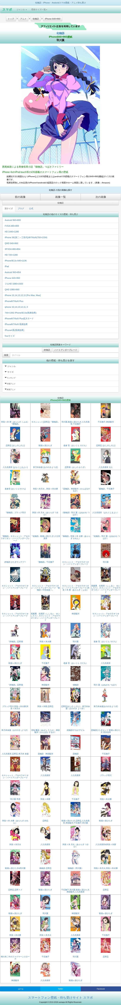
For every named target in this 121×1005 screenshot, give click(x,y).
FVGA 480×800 (12, 226)
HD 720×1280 (11, 255)
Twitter (60, 989)
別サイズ (9, 208)
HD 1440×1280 (12, 231)
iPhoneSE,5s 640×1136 (16, 260)
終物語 (47, 350)
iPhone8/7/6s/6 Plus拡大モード (19, 318)
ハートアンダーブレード (65, 350)
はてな (20, 989)
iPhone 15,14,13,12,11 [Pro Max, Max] (23, 295)
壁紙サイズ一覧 (38, 9)
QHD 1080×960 (12, 289)
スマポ (7, 9)
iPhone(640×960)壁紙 (60, 37)
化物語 (60, 33)
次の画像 (100, 196)
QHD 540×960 (11, 243)
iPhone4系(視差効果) (14, 330)
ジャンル (21, 9)
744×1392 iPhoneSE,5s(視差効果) (20, 313)
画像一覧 (60, 196)
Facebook (101, 989)
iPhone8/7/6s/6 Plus (14, 301)
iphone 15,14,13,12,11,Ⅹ (16, 307)
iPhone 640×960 (12, 278)
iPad (7, 266)
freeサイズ (10, 336)
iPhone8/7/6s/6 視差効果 (16, 324)
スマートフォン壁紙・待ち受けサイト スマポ (60, 997)
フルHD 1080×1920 (14, 284)
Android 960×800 (13, 220)
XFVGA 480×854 (12, 249)
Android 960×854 (13, 272)
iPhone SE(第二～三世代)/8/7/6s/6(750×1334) (26, 237)
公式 (31, 208)
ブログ (21, 208)
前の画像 (20, 196)
